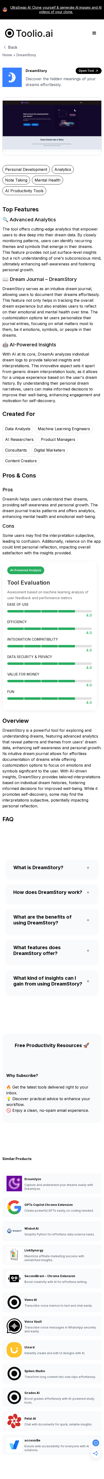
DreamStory (26, 55)
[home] (27, 33)
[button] (94, 33)
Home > (8, 55)
